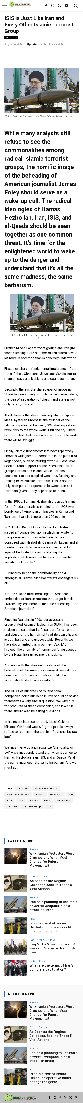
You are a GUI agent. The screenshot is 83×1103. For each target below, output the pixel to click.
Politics (11, 37)
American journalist (45, 788)
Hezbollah (56, 794)
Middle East (63, 800)
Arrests (33, 849)
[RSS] (65, 1097)
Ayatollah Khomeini (18, 794)
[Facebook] (45, 5)
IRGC (10, 800)
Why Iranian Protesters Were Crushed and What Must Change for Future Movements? (51, 860)
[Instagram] (52, 5)
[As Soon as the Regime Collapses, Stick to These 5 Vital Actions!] (15, 883)
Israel (47, 800)
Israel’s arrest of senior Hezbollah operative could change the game (50, 927)
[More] (62, 50)
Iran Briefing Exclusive (43, 940)
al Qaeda (23, 788)
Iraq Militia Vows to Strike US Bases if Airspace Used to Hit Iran (53, 948)
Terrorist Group (32, 806)
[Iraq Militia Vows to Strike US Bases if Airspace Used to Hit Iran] (15, 947)
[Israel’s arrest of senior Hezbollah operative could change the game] (15, 925)
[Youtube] (66, 5)
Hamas (40, 794)
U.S (49, 806)
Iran (70, 794)
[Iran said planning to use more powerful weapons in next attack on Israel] (15, 904)
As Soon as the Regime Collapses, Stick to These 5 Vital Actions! (51, 885)
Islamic (33, 800)
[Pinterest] (60, 1097)
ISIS (21, 800)
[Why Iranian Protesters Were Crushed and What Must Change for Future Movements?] (15, 856)
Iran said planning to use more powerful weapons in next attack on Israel (54, 906)
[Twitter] (59, 5)
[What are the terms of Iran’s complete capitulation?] (15, 968)
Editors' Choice (38, 876)
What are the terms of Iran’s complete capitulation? (51, 967)
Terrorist (12, 806)
